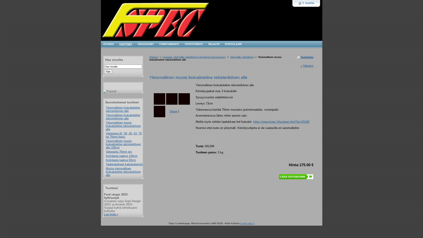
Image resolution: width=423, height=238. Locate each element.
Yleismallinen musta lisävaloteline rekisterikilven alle (123, 126)
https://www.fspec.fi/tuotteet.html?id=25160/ (281, 121)
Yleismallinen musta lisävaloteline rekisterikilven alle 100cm (123, 144)
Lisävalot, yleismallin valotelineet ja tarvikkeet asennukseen (194, 57)
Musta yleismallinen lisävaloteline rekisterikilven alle (123, 172)
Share (173, 111)
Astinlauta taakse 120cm (121, 156)
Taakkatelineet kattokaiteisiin (124, 164)
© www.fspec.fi (247, 223)
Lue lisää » (111, 214)
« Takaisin (307, 65)
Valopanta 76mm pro (119, 151)
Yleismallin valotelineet (242, 57)
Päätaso (153, 57)
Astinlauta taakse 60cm (121, 160)
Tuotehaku (307, 57)
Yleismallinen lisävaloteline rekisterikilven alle (123, 109)
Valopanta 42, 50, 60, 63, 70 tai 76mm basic (124, 135)
